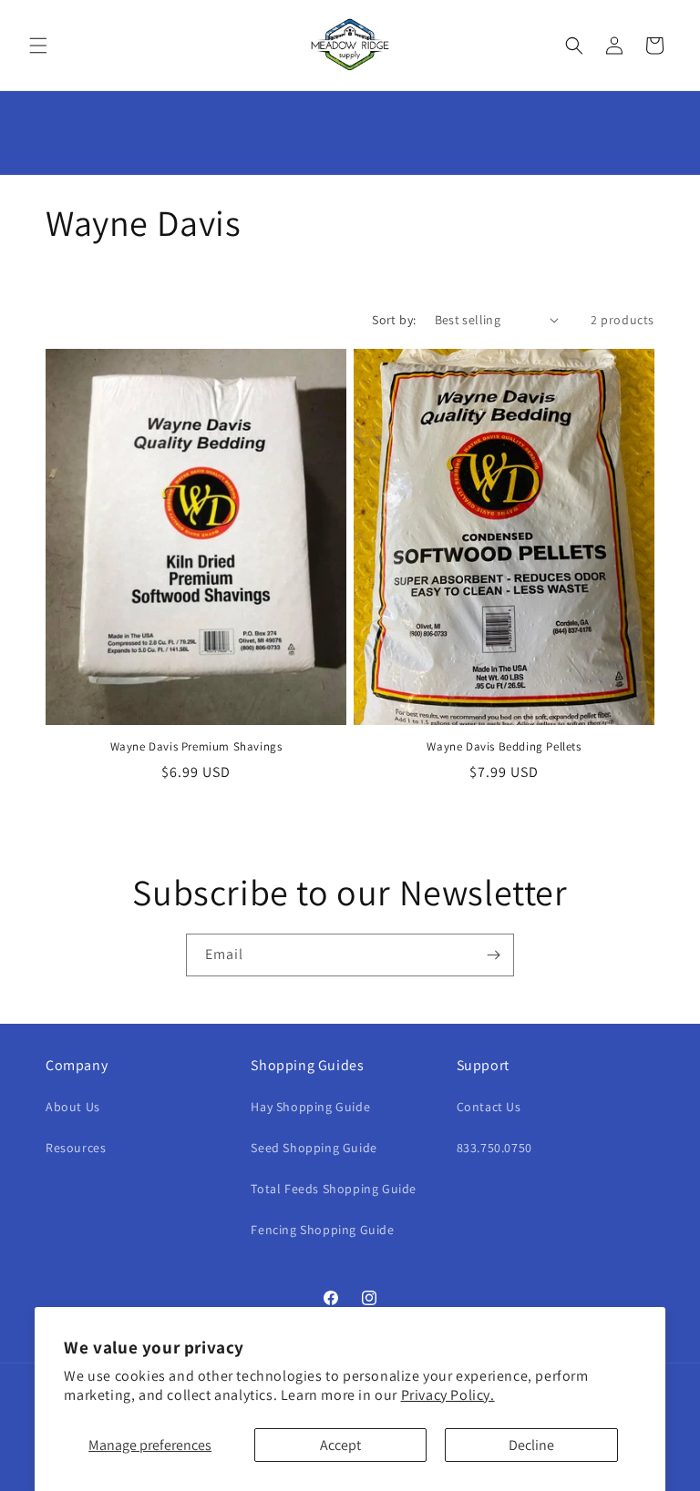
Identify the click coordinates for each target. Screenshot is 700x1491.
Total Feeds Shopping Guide (334, 1188)
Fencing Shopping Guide (322, 1229)
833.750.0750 (494, 1147)
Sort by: (394, 319)
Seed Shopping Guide (313, 1147)
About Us (73, 1106)
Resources (76, 1147)
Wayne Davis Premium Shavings (196, 747)
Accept (340, 1445)
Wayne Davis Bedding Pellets (504, 747)
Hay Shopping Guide (310, 1106)
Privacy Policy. (448, 1394)
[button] (38, 46)
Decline (531, 1445)
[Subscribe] (493, 955)
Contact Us (489, 1106)
